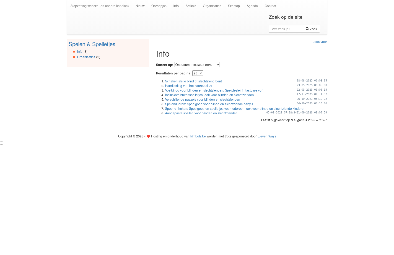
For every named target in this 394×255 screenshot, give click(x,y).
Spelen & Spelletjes (92, 44)
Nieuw (140, 5)
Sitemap (234, 5)
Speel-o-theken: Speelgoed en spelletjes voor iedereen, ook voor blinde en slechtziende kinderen (235, 108)
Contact (270, 5)
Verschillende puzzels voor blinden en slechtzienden (202, 99)
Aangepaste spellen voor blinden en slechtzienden (201, 113)
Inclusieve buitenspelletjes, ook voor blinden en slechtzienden (209, 94)
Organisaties (212, 5)
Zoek (313, 28)
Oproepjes (158, 5)
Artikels (191, 5)
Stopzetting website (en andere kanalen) (99, 5)
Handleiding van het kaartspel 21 (189, 85)
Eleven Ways (267, 136)
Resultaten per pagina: (174, 73)
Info (176, 5)
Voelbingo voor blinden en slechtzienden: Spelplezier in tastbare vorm (215, 90)
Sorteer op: (164, 64)
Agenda (252, 5)
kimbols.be (198, 136)
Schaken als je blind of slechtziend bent (193, 81)
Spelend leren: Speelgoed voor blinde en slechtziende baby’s (209, 104)
